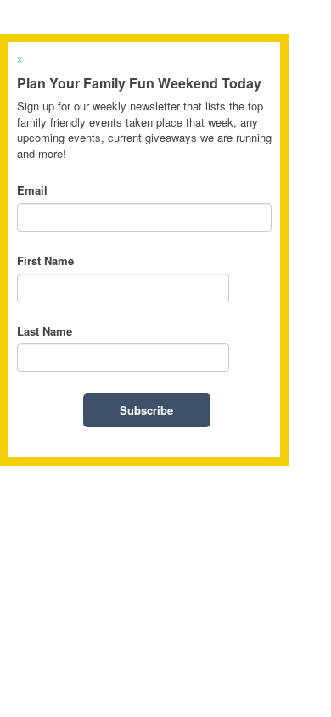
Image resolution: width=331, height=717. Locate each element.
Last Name (44, 331)
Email (32, 190)
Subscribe (146, 410)
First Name (45, 260)
